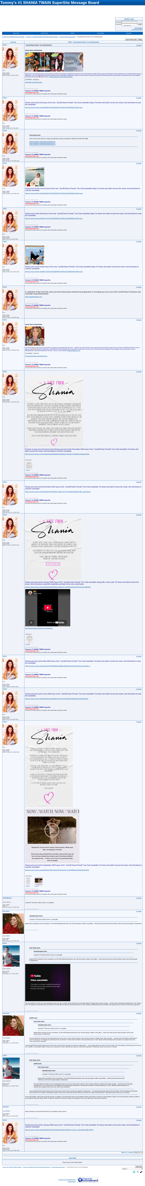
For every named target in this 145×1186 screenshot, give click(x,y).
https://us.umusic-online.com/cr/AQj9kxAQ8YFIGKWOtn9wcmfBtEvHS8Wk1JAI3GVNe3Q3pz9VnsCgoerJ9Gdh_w (57, 666)
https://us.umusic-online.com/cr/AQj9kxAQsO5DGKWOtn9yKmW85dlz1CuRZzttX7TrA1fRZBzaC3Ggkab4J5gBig (57, 454)
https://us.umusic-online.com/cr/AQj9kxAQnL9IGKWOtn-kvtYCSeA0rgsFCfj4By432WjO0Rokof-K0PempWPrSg (56, 699)
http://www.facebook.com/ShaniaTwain (36, 356)
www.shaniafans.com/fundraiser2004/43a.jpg (42, 144)
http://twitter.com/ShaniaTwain (33, 82)
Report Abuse (72, 1181)
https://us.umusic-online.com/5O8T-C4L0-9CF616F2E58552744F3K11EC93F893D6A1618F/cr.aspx (53, 218)
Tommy (5, 45)
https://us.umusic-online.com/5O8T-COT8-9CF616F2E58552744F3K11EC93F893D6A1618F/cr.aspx (54, 271)
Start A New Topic (131, 39)
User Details (100, 33)
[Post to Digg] (137, 1172)
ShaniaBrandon (7, 898)
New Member (138, 28)
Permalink (138, 45)
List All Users (44, 33)
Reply (140, 39)
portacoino (6, 1106)
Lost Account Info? (137, 29)
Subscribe (139, 1167)
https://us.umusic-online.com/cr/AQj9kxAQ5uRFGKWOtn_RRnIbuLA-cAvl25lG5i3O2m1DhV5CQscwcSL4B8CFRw (58, 587)
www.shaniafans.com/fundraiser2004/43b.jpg (42, 141)
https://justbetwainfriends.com (33, 297)
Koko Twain (6, 911)
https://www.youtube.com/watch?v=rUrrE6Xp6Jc (39, 628)
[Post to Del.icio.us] (141, 1172)
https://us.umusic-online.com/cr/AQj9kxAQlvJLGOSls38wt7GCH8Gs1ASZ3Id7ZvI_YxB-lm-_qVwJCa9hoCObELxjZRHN (59, 1130)
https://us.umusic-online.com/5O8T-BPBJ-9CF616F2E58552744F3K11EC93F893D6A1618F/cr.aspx (53, 107)
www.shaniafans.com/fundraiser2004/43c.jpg (42, 143)
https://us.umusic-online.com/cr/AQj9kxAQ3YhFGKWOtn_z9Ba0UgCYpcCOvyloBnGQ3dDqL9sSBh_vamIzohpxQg (58, 492)
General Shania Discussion (67, 37)
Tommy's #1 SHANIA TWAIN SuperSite (13, 37)
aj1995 (5, 943)
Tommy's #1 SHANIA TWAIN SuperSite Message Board (42, 37)
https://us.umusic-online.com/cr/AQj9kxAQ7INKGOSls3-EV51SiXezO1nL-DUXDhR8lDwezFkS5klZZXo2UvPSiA (57, 870)
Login (139, 24)
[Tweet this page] (134, 1172)
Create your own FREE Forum (67, 1179)
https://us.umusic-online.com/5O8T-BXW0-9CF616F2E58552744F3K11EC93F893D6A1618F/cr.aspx (54, 193)
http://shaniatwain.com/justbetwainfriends (61, 77)
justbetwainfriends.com (73, 350)
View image (28, 470)
